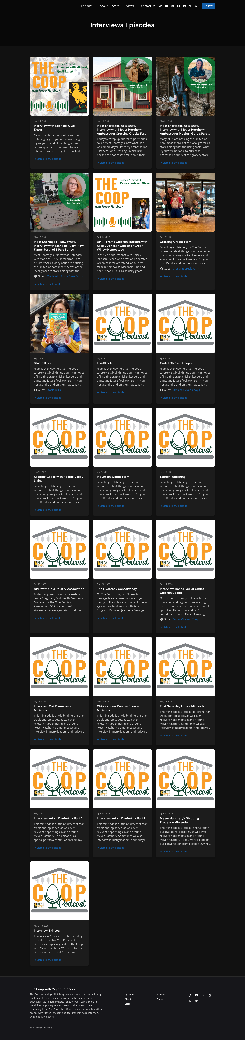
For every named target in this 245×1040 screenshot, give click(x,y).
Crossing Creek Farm (186, 268)
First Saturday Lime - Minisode (182, 706)
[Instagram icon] (203, 995)
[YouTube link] (167, 6)
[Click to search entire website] (197, 6)
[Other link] (191, 6)
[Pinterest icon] (190, 1001)
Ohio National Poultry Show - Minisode (118, 708)
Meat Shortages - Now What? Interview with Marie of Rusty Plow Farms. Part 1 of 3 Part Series (59, 246)
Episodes (87, 6)
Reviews (129, 6)
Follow (208, 6)
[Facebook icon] (210, 995)
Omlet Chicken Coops (176, 363)
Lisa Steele (105, 363)
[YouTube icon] (196, 995)
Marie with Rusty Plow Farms (65, 276)
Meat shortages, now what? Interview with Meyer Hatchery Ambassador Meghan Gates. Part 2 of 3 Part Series (185, 132)
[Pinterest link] (185, 6)
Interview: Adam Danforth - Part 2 (58, 818)
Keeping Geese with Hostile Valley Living (59, 479)
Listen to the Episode (49, 158)
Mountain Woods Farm (113, 477)
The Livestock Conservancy (117, 589)
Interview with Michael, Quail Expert (55, 128)
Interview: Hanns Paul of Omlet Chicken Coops (182, 591)
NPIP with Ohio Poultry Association (59, 589)
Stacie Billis (42, 363)
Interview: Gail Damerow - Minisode (53, 708)
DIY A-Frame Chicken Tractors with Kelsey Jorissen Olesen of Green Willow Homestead (122, 246)
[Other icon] (197, 1001)
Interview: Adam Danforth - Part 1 (121, 818)
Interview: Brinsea (47, 931)
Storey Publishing (173, 477)
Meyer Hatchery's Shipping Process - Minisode (179, 820)
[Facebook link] (179, 6)
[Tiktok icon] (190, 995)
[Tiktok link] (161, 6)
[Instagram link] (173, 6)
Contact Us (148, 6)
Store (115, 6)
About (104, 6)
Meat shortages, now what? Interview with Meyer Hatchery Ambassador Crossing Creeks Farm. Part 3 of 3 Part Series (122, 132)
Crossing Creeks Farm (175, 242)
